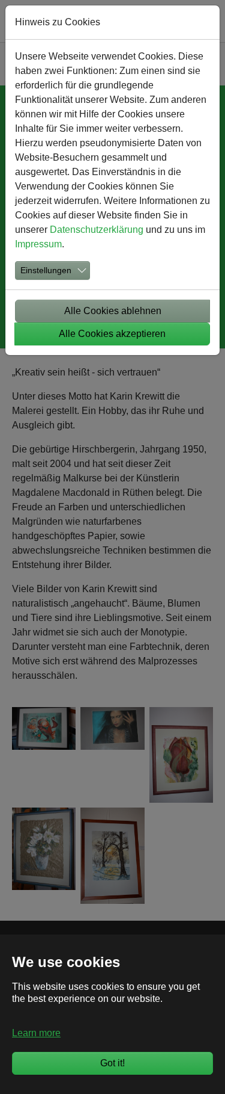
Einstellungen (45, 270)
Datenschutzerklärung (96, 229)
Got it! (112, 1063)
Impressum (38, 244)
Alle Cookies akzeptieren (112, 334)
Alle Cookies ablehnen (112, 311)
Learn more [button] (36, 1033)
